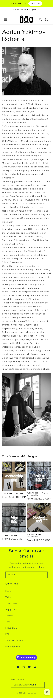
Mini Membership (10, 535)
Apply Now (11, 609)
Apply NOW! (35, 3)
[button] (5, 19)
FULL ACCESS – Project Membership (38, 494)
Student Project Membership (34, 535)
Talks (8, 597)
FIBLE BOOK (11, 628)
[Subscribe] (44, 575)
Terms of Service (14, 640)
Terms (8, 622)
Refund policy (12, 646)
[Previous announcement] (5, 10)
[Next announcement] (48, 10)
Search (9, 615)
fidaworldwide (30, 693)
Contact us (11, 603)
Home (8, 591)
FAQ (7, 634)
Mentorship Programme (13, 493)
